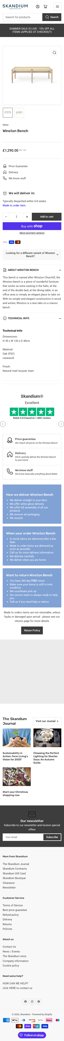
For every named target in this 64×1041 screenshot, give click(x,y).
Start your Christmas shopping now (15, 793)
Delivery (7, 919)
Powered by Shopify (42, 1014)
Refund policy (11, 914)
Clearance (9, 883)
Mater (6, 124)
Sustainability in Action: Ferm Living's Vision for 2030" (15, 756)
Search (54, 17)
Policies (7, 929)
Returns (7, 924)
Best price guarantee (15, 910)
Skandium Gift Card (14, 873)
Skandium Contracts (15, 868)
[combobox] (32, 17)
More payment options (32, 232)
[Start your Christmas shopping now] (17, 776)
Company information (15, 961)
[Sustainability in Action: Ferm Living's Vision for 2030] (17, 737)
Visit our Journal (45, 721)
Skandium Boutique (14, 878)
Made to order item (14, 205)
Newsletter (9, 887)
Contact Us (9, 946)
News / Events (11, 951)
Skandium (25, 1014)
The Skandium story (14, 956)
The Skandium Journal (16, 864)
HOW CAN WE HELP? (15, 983)
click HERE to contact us (17, 988)
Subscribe (52, 837)
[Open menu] (57, 7)
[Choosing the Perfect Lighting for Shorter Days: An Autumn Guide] (47, 737)
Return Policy (32, 630)
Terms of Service (13, 905)
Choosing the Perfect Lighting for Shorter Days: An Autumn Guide (46, 758)
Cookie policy (11, 965)
